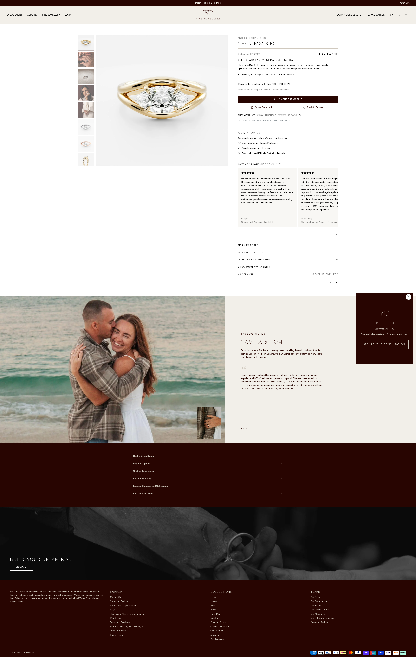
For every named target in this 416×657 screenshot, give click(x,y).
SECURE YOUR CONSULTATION (384, 344)
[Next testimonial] (320, 429)
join (249, 120)
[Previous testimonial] (315, 429)
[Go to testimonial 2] (243, 428)
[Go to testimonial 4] (246, 428)
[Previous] (331, 282)
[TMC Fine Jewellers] (208, 15)
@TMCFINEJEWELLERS (325, 274)
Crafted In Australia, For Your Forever (208, 3)
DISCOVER (21, 567)
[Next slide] (223, 100)
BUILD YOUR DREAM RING (288, 99)
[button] (331, 234)
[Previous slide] (100, 100)
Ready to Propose (315, 107)
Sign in (241, 120)
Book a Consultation (264, 107)
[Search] (391, 15)
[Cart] (406, 15)
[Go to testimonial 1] (241, 428)
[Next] (336, 282)
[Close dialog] (408, 297)
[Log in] (398, 15)
